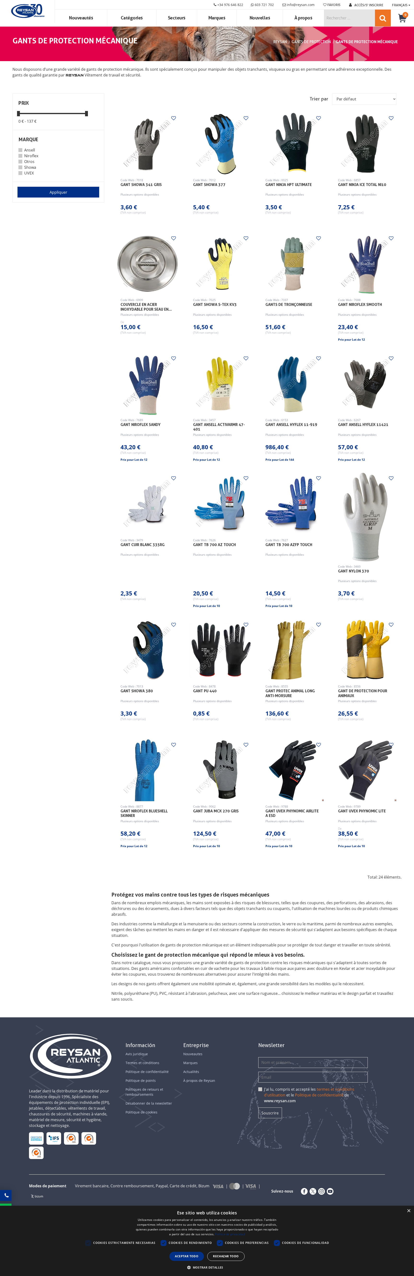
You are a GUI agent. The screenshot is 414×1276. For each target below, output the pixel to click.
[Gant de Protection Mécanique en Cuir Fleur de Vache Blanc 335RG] (148, 504)
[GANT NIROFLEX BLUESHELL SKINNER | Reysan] (148, 770)
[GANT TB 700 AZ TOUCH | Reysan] (220, 504)
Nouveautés (81, 18)
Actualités (191, 1071)
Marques (216, 18)
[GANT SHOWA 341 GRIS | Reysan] (148, 144)
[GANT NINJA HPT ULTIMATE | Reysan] (293, 144)
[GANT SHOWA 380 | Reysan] (148, 650)
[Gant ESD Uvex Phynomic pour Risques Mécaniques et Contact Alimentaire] (293, 770)
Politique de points (141, 1080)
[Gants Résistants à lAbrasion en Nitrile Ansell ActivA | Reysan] (220, 384)
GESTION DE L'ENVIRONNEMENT (36, 1152)
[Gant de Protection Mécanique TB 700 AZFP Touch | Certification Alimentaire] (293, 504)
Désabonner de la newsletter (149, 1103)
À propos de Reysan (199, 1080)
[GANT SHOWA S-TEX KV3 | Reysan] (220, 264)
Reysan (280, 42)
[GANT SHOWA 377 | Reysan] (220, 144)
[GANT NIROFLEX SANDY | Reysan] (148, 384)
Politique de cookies (141, 1112)
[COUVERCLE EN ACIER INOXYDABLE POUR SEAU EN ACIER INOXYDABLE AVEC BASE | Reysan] (148, 264)
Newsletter (271, 1045)
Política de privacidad (230, 1234)
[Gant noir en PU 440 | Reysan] (220, 650)
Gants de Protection (311, 42)
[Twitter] (312, 1191)
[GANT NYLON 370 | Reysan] (365, 517)
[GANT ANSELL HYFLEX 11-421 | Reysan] (365, 384)
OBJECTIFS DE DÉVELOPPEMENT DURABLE (36, 1138)
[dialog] (207, 1241)
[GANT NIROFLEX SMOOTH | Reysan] (365, 264)
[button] (207, 1267)
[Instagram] (320, 1191)
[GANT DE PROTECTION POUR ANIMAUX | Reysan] (365, 650)
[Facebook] (303, 1191)
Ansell (29, 150)
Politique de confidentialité (147, 1071)
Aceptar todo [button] (186, 1256)
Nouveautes (192, 1054)
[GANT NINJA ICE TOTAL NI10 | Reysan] (365, 144)
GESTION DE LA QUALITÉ (88, 1138)
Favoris (333, 5)
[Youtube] (329, 1191)
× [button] (408, 1211)
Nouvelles (260, 18)
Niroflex (31, 155)
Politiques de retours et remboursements (144, 1092)
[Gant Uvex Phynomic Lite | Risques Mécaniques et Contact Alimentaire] (365, 770)
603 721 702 (264, 4)
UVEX (29, 173)
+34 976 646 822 (229, 4)
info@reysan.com (301, 4)
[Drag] (18, 113)
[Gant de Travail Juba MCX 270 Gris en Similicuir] (220, 770)
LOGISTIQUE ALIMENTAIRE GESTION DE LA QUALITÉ (53, 1138)
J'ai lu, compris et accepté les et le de (309, 1095)
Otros (29, 161)
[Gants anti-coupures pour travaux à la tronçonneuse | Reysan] (293, 264)
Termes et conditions (142, 1062)
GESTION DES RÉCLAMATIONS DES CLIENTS (71, 1138)
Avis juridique (137, 1054)
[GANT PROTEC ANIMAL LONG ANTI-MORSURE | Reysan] (293, 650)
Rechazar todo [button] (226, 1256)
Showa (30, 167)
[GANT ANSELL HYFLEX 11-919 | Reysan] (293, 384)
